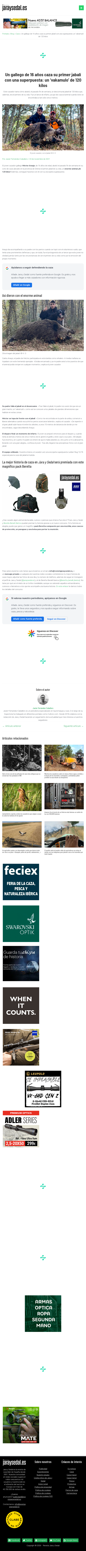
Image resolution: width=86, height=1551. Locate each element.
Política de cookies (43, 1493)
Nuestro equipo (43, 1475)
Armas (71, 1487)
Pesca (71, 1481)
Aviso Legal (43, 1484)
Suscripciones (43, 1472)
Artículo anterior (11, 726)
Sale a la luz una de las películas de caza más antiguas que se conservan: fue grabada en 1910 (21, 775)
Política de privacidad (43, 1487)
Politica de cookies (43, 1490)
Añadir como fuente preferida (27, 619)
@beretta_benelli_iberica (69, 580)
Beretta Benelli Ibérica (13, 523)
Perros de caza (72, 1490)
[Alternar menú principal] (81, 7)
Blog (12, 34)
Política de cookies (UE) (43, 1496)
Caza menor (72, 1478)
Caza (18, 34)
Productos (71, 1484)
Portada (5, 34)
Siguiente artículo (74, 726)
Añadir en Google (21, 285)
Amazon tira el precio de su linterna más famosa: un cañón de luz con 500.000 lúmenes (63, 813)
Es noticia (72, 1469)
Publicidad (43, 1469)
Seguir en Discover (56, 619)
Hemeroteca (71, 1493)
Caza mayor (72, 1475)
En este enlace (62, 586)
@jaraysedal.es (28, 580)
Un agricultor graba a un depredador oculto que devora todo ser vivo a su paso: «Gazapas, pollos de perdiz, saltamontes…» (21, 851)
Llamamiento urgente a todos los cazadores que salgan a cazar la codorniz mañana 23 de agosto (21, 815)
